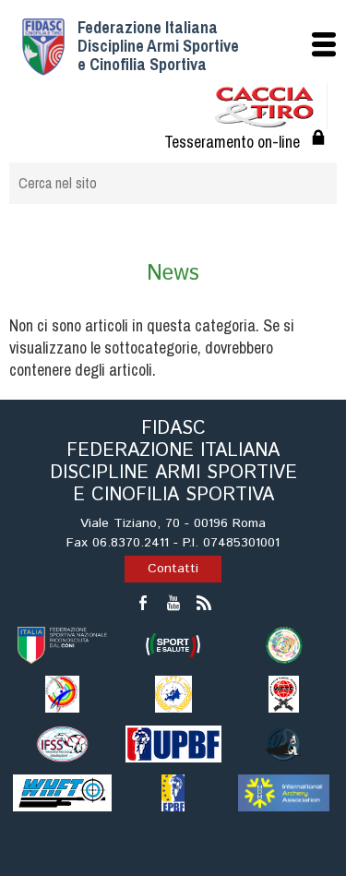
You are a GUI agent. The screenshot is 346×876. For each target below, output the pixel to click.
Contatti (173, 568)
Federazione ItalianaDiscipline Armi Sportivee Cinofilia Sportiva (158, 46)
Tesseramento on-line (232, 141)
